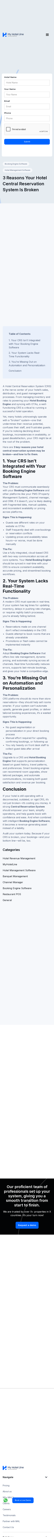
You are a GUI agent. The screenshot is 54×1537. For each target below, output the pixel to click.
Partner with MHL (11, 1521)
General (7, 900)
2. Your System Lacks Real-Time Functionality (24, 354)
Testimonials (9, 1515)
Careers (7, 1509)
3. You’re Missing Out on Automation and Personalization (27, 363)
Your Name (10, 89)
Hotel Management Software (17, 170)
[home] (13, 34)
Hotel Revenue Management (19, 858)
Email (7, 101)
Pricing (6, 1485)
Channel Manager (13, 882)
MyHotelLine (10, 864)
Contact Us (8, 1527)
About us (7, 1491)
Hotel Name (10, 77)
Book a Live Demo (23, 1500)
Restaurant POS (12, 894)
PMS (35, 493)
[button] (47, 35)
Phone (7, 113)
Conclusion (15, 370)
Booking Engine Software (16, 164)
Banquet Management (15, 876)
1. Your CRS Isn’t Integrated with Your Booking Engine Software (24, 344)
